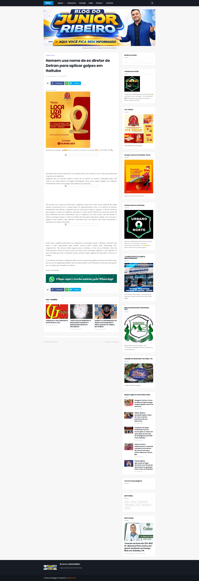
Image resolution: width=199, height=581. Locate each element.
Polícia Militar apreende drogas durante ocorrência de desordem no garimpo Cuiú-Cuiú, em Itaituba (144, 465)
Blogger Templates (59, 578)
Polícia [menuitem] (99, 3)
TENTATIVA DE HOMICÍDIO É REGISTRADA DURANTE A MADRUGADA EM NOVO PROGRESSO (80, 324)
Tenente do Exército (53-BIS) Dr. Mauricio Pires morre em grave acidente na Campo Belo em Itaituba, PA (138, 547)
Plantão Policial (146, 505)
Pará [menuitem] (91, 3)
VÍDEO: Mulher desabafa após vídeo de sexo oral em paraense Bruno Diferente (143, 417)
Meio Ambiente (129, 505)
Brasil (127, 502)
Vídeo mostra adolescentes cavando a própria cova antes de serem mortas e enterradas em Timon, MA (144, 449)
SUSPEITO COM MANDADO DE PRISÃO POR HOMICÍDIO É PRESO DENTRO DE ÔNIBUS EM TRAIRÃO (106, 324)
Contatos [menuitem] (71, 3)
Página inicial (50, 55)
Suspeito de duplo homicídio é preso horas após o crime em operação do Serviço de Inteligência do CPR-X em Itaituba (144, 433)
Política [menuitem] (109, 3)
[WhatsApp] (67, 83)
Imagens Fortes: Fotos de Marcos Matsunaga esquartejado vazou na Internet (144, 403)
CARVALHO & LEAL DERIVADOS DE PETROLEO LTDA (57, 322)
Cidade (133, 502)
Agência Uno (71, 578)
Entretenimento (142, 502)
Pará (138, 505)
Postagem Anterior (51, 342)
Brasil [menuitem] (60, 3)
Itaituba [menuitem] (82, 3)
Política (127, 508)
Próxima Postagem (111, 342)
